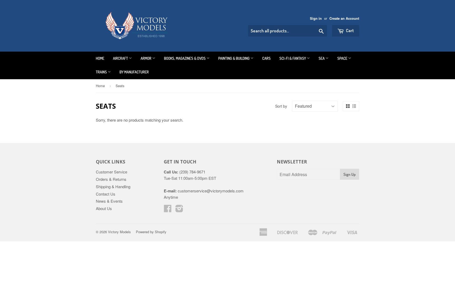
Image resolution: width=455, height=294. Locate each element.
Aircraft (121, 58)
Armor (146, 58)
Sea (322, 58)
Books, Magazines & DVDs (185, 58)
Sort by (281, 106)
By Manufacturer (134, 72)
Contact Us (105, 194)
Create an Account (344, 18)
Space (342, 58)
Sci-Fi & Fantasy (293, 58)
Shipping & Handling (113, 186)
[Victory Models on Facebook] (168, 210)
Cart (349, 30)
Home (100, 58)
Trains (102, 72)
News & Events (109, 201)
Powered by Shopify (151, 231)
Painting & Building (234, 58)
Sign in (316, 18)
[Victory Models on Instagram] (179, 210)
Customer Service (111, 172)
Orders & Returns (111, 179)
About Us (104, 208)
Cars (266, 58)
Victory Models (119, 231)
